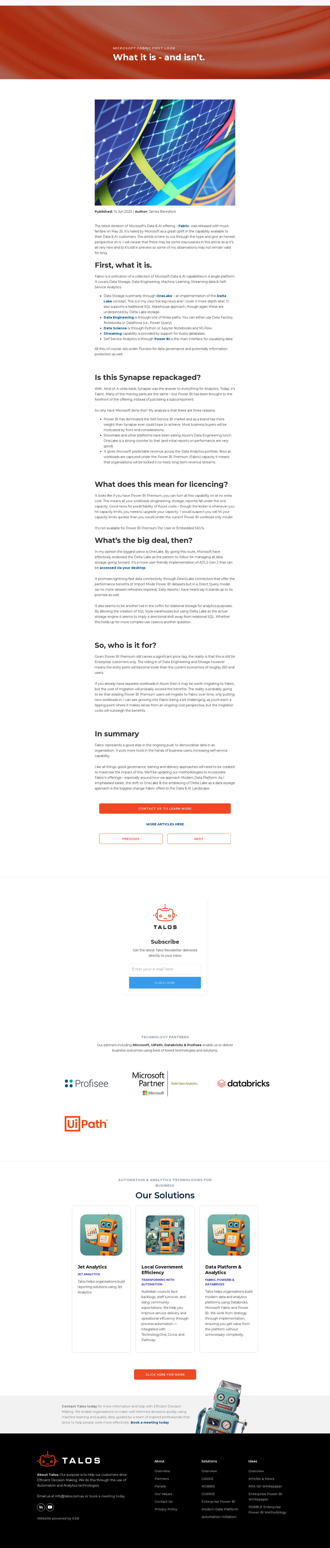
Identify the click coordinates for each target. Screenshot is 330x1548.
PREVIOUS (131, 839)
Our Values (163, 1494)
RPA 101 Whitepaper (265, 1486)
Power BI (162, 339)
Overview (162, 1471)
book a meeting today (107, 1496)
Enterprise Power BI (218, 1502)
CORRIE (208, 1494)
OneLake (164, 296)
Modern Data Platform (220, 1509)
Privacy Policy (166, 1509)
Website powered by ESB (58, 1518)
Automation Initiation (219, 1517)
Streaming (113, 334)
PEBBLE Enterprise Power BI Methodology (267, 1509)
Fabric (183, 226)
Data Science (115, 328)
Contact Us (164, 1502)
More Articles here (165, 824)
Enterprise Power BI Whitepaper (265, 1496)
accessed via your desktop (122, 568)
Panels (160, 1486)
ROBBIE (208, 1486)
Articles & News (261, 1479)
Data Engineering (119, 317)
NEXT (199, 839)
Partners (162, 1479)
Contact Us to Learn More (165, 808)
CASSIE (207, 1479)
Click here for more (165, 1374)
